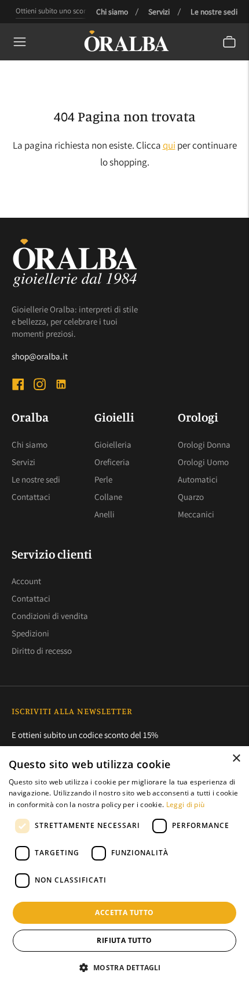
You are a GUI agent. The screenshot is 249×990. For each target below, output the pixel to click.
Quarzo (191, 496)
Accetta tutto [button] (124, 912)
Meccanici (196, 514)
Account (26, 580)
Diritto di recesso (42, 650)
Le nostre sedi (214, 11)
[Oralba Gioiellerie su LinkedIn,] (61, 385)
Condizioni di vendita (50, 615)
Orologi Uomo (203, 461)
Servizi (159, 11)
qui (169, 145)
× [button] (236, 758)
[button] (124, 968)
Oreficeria (112, 461)
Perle (103, 479)
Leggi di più (185, 804)
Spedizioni (30, 633)
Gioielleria (112, 444)
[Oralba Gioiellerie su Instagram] (39, 385)
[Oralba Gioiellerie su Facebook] (18, 385)
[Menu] (20, 42)
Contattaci (31, 496)
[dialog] (124, 868)
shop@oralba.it (40, 356)
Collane (108, 496)
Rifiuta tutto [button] (124, 940)
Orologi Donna (204, 444)
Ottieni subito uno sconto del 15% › (69, 11)
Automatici (198, 479)
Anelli (104, 514)
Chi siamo (112, 11)
